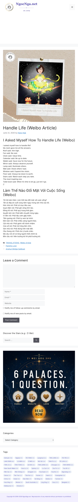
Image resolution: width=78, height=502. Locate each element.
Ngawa (19, 458)
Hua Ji (55, 482)
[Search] (36, 340)
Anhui (7, 479)
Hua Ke (54, 472)
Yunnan (58, 479)
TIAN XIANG (68, 465)
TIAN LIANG (43, 465)
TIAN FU (52, 461)
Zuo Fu (56, 468)
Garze (7, 475)
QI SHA (31, 465)
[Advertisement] (39, 29)
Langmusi (42, 458)
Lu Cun (45, 468)
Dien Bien (27, 479)
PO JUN (63, 461)
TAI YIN (65, 458)
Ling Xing (45, 482)
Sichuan (8, 458)
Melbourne (8, 486)
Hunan (39, 475)
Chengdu (55, 465)
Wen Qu (8, 472)
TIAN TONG (19, 465)
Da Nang (38, 479)
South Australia (32, 482)
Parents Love (11, 246)
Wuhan (19, 482)
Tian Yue (18, 475)
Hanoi (49, 475)
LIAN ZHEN (9, 461)
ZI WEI (31, 461)
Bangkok (65, 482)
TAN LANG (54, 458)
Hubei (17, 479)
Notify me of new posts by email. (18, 313)
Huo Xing (8, 482)
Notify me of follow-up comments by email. (22, 308)
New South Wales (11, 468)
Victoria (20, 486)
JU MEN (21, 461)
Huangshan (60, 475)
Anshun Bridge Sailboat (15, 249)
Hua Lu (24, 468)
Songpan (32, 472)
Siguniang (66, 472)
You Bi (66, 468)
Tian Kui (29, 475)
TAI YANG (30, 458)
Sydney (35, 468)
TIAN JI (7, 465)
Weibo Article (25, 243)
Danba (49, 479)
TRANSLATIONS (12, 243)
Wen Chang (19, 472)
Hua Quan (43, 472)
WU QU (41, 461)
